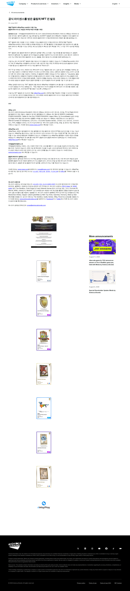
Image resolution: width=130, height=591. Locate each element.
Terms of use (92, 583)
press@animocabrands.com (36, 205)
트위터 (48, 171)
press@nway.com (44, 169)
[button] (24, 3)
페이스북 (42, 171)
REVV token (66, 186)
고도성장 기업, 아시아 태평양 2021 (44, 184)
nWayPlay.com (39, 93)
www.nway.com (35, 125)
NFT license (118, 583)
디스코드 (35, 171)
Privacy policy (81, 583)
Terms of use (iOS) (105, 583)
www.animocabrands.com (28, 199)
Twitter (58, 199)
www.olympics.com (14, 152)
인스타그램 (54, 171)
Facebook (49, 199)
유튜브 (62, 171)
